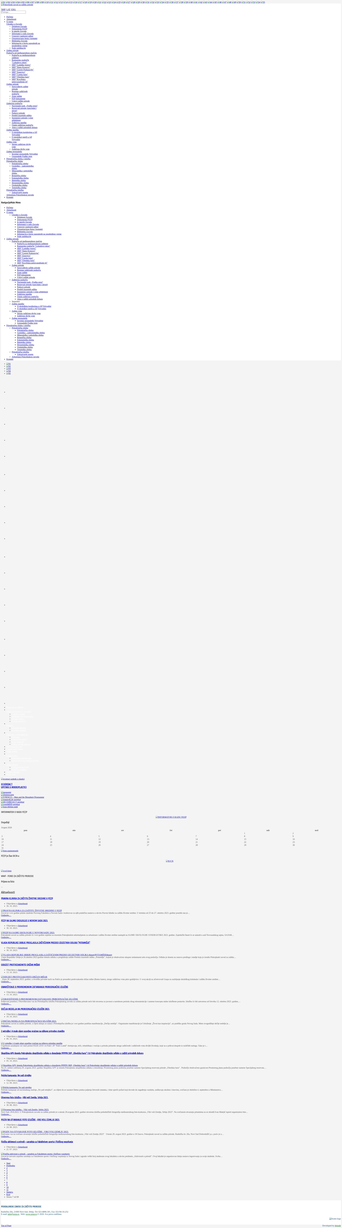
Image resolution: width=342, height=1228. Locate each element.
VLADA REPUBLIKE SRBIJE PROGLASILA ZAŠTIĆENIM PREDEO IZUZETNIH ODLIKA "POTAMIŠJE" (45, 942)
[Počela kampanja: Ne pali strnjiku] (16, 1087)
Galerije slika (12, 756)
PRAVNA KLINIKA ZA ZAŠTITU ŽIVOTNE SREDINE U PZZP (27, 898)
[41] (195, 2)
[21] (99, 2)
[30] (142, 2)
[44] (210, 2)
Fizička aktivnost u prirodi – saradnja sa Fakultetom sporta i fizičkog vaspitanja (37, 1141)
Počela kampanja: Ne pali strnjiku (16, 1075)
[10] (46, 2)
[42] (200, 2)
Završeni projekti (19, 730)
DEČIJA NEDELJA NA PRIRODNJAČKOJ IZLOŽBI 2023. (25, 1009)
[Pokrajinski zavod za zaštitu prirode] (17, 4)
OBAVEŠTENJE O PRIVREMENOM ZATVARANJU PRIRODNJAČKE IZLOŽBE (34, 986)
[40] (191, 2)
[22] (104, 2)
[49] (234, 2)
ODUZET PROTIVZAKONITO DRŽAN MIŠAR (20, 964)
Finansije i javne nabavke (17, 734)
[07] (32, 2)
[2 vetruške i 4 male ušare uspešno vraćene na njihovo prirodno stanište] (31, 1043)
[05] (22, 2)
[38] (181, 2)
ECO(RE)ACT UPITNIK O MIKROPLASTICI (14, 786)
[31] (147, 2)
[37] (176, 2)
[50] (239, 2)
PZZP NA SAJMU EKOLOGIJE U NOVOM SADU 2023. (24, 920)
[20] (94, 2)
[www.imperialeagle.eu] (9, 851)
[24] (114, 2)
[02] (8, 2)
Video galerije (12, 765)
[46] (219, 2)
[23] (109, 2)
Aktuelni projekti (19, 728)
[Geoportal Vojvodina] (6, 792)
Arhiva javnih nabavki (21, 744)
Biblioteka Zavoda (14, 746)
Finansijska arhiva (19, 739)
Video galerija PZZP (20, 767)
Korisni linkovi (18, 719)
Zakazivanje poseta (14, 749)
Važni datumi (12, 751)
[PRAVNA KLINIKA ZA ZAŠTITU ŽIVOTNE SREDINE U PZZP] (31, 910)
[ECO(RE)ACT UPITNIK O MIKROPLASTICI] (13, 779)
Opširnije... (6, 915)
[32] (152, 2)
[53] (253, 2)
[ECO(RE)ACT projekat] (12, 802)
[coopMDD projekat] (11, 799)
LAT (8, 9)
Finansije (15, 737)
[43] (205, 2)
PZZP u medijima (19, 769)
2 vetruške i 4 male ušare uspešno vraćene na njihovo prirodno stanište (33, 1031)
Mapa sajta (10, 774)
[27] (128, 2)
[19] (90, 2)
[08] (37, 2)
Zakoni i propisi (18, 714)
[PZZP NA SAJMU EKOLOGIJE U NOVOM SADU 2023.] (28, 932)
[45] (215, 2)
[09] (42, 2)
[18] (85, 2)
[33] (157, 2)
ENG (13, 9)
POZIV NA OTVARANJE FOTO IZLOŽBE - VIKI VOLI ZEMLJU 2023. (30, 1119)
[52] (248, 2)
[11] (51, 2)
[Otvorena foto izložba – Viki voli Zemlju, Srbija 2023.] (25, 1109)
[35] (166, 2)
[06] (27, 2)
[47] (224, 2)
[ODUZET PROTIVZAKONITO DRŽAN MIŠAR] (24, 977)
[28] (133, 2)
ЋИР (3, 9)
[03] (13, 2)
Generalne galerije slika (22, 758)
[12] (56, 2)
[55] (263, 2)
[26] (123, 2)
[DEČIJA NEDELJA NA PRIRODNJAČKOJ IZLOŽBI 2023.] (29, 1021)
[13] (61, 2)
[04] (17, 2)
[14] (65, 2)
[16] (75, 2)
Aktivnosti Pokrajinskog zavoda (25, 760)
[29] (138, 2)
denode (338, 1226)
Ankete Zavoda (13, 772)
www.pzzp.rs (31, 1214)
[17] (80, 2)
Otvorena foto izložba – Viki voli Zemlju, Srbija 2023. (24, 1097)
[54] (258, 2)
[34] (162, 2)
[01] (3, 2)
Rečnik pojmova (19, 721)
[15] (70, 2)
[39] (186, 2)
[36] (171, 2)
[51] (243, 2)
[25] (118, 2)
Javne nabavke (18, 742)
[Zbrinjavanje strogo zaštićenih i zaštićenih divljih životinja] (7, 795)
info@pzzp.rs (13, 1214)
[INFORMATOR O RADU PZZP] (171, 817)
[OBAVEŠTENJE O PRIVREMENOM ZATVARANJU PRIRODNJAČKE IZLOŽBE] (39, 999)
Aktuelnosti (23, 903)
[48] (229, 2)
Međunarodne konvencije (22, 716)
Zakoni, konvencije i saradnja (18, 711)
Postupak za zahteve (15, 707)
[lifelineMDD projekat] (9, 807)
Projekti (9, 725)
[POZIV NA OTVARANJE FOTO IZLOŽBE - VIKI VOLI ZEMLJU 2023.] (35, 1132)
